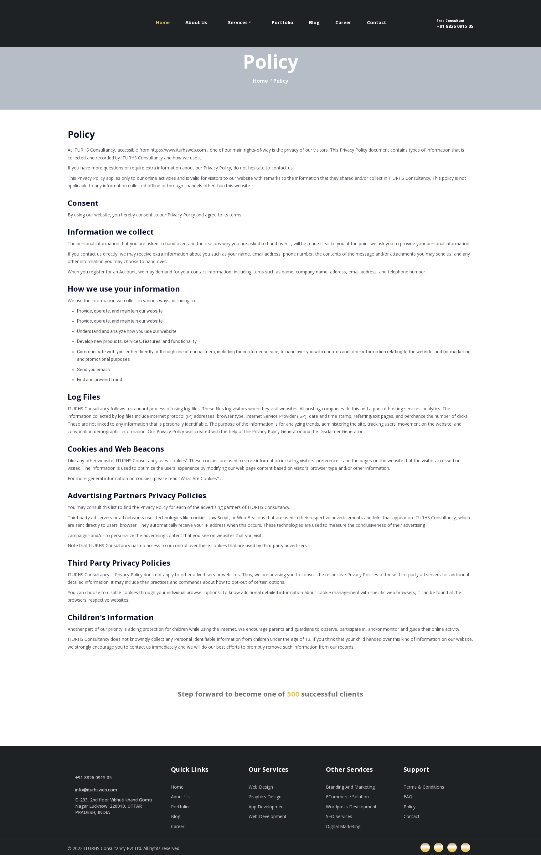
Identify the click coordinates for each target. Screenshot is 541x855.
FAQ (408, 797)
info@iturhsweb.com (96, 790)
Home (163, 22)
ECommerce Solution (347, 797)
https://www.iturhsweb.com (178, 150)
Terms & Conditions (424, 787)
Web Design (261, 787)
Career (343, 22)
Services (238, 22)
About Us (196, 22)
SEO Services (339, 816)
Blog (314, 22)
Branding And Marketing (350, 787)
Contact (376, 22)
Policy (409, 807)
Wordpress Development (351, 807)
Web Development (267, 816)
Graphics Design (265, 797)
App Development (267, 807)
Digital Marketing (343, 826)
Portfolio (282, 22)
